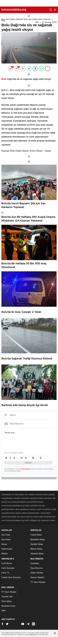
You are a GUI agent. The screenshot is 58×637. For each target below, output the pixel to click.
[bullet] (26, 458)
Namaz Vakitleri (37, 577)
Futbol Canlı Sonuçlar (11, 577)
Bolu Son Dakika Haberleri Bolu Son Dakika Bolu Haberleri (26, 19)
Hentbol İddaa (36, 544)
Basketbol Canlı (8, 606)
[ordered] (22, 458)
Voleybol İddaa (37, 553)
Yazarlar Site (7, 596)
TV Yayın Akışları (37, 582)
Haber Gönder (36, 573)
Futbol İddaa (36, 535)
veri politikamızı (31, 634)
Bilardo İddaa (36, 549)
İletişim (4, 553)
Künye (4, 544)
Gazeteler (34, 563)
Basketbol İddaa (37, 539)
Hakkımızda (6, 549)
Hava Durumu (36, 568)
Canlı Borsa (6, 563)
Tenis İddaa (6, 601)
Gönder (28, 463)
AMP (3, 610)
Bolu (3, 21)
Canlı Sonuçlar (7, 568)
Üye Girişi (5, 535)
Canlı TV (5, 573)
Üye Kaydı (6, 539)
